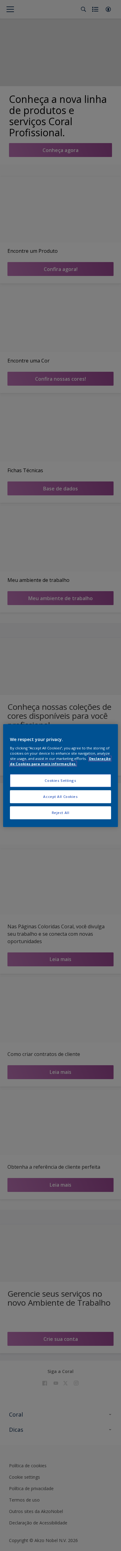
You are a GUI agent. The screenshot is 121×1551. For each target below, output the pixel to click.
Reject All (60, 812)
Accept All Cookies (60, 796)
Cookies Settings (60, 780)
